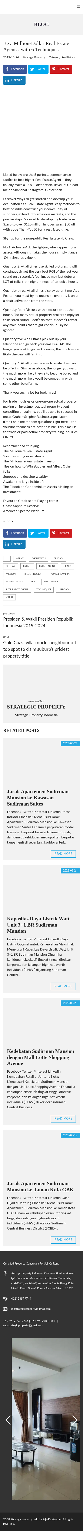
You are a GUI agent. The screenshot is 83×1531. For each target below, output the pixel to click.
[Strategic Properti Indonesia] (2, 7)
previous (38, 620)
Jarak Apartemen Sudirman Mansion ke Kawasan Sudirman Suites (38, 798)
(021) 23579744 (21, 1298)
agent (20, 558)
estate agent (47, 566)
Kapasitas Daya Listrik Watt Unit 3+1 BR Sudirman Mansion (38, 925)
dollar (10, 566)
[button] (8, 1420)
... (7, 558)
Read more (63, 853)
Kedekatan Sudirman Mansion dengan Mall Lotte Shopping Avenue (40, 1057)
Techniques (43, 589)
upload (64, 589)
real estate (51, 581)
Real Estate (68, 57)
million (11, 574)
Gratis (67, 566)
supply (8, 521)
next (39, 646)
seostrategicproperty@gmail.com (31, 1309)
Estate (27, 566)
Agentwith (39, 558)
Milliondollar (33, 574)
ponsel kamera (59, 574)
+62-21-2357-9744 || (16, 1321)
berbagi (58, 558)
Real (33, 581)
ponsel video (14, 581)
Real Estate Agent (17, 589)
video (9, 597)
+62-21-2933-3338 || (44, 1321)
